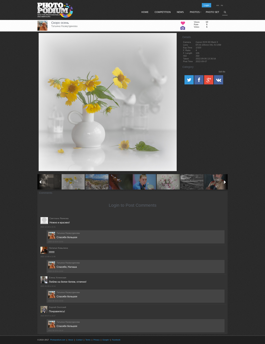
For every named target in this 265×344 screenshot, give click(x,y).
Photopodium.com (57, 340)
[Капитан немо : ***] (215, 181)
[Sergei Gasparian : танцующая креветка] (120, 181)
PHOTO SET (212, 12)
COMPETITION (163, 12)
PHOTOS (195, 12)
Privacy (96, 340)
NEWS (180, 12)
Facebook (116, 340)
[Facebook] (199, 81)
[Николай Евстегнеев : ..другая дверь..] (49, 181)
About (70, 340)
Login (206, 5)
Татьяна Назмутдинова (64, 26)
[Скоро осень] (170, 41)
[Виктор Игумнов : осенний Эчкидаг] (96, 181)
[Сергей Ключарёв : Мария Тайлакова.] (144, 181)
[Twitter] (189, 81)
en (217, 5)
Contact (79, 340)
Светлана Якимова (59, 218)
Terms (87, 340)
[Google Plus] (209, 81)
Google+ (106, 340)
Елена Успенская (57, 277)
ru (222, 5)
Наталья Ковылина (58, 248)
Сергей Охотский (57, 307)
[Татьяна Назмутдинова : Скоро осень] (73, 181)
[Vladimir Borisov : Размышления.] (192, 181)
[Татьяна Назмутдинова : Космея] (168, 181)
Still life (222, 71)
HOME (144, 12)
